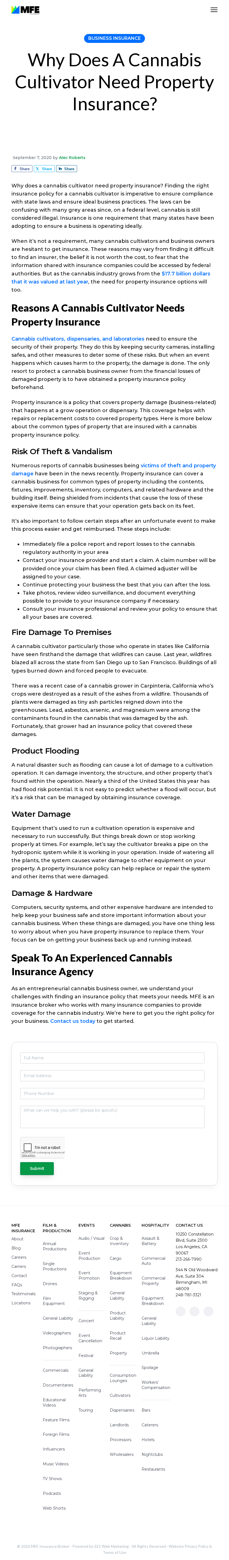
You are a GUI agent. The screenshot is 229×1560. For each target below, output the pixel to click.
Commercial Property (153, 1281)
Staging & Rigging (88, 1295)
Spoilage (150, 1367)
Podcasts (52, 1493)
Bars (146, 1410)
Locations (20, 1302)
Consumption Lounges (123, 1378)
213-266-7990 (189, 1259)
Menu (214, 10)
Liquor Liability (156, 1338)
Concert (86, 1320)
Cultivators (120, 1395)
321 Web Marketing (111, 1546)
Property (118, 1353)
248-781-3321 (188, 1294)
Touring (85, 1410)
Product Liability (118, 1315)
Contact (19, 1275)
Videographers (57, 1333)
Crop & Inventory (119, 1241)
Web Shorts (54, 1508)
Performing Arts (89, 1393)
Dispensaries (122, 1410)
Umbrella (150, 1353)
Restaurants (153, 1469)
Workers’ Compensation (156, 1385)
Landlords (119, 1424)
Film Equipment (54, 1301)
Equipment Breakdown (121, 1275)
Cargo (115, 1258)
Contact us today (72, 1021)
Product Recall (118, 1336)
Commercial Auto (153, 1261)
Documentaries (58, 1385)
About (17, 1238)
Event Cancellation (90, 1338)
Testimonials (23, 1293)
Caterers (150, 1424)
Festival (85, 1355)
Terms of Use (114, 1552)
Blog (16, 1248)
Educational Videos (54, 1402)
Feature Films (56, 1419)
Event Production (89, 1256)
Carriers (18, 1266)
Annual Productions (54, 1246)
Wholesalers (121, 1454)
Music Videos (55, 1463)
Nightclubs (152, 1454)
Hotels (148, 1439)
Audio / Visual (91, 1238)
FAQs (16, 1284)
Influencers (54, 1449)
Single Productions (54, 1266)
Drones (50, 1283)
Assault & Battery (150, 1241)
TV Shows (52, 1478)
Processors (120, 1439)
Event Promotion (89, 1275)
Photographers (57, 1347)
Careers (18, 1257)
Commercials (55, 1370)
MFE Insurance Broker (50, 1546)
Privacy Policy (196, 1546)
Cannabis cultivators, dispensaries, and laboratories (77, 339)
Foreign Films (56, 1434)
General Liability (58, 1318)
